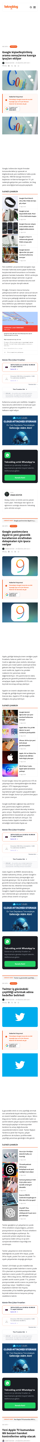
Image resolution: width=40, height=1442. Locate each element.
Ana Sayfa (5, 46)
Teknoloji (13, 46)
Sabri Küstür (9, 1441)
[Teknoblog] (11, 7)
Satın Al (13, 369)
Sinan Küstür (9, 63)
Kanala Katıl (20, 477)
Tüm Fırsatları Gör (19, 389)
